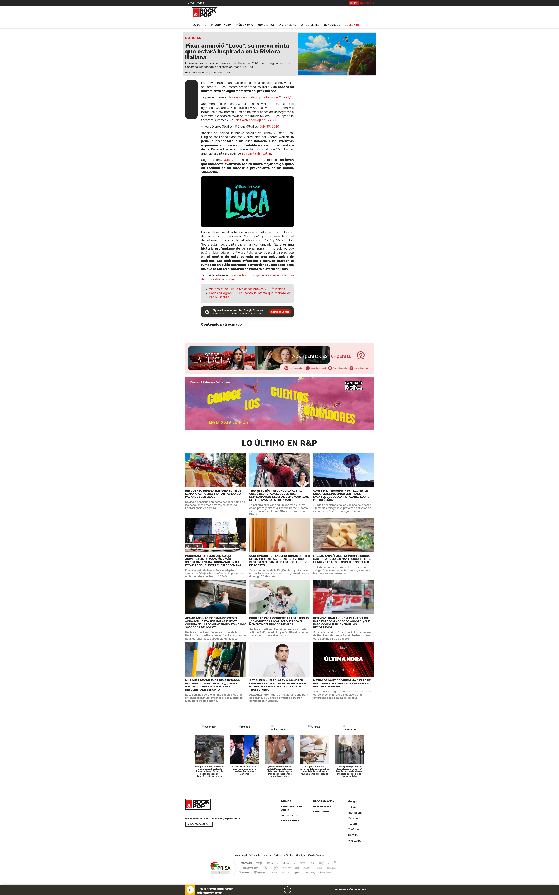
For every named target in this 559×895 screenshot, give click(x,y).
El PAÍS (246, 863)
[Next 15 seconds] (294, 889)
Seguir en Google (280, 312)
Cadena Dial (322, 868)
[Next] (301, 889)
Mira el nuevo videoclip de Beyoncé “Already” (260, 97)
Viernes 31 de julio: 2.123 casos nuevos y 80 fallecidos (247, 289)
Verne (313, 868)
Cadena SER (302, 863)
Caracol (332, 863)
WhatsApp (354, 840)
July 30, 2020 (269, 126)
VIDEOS (200, 3)
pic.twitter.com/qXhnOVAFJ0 (256, 120)
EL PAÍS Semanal (304, 868)
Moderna (258, 876)
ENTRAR (353, 3)
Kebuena (333, 868)
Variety (228, 160)
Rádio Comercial (336, 876)
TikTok (351, 807)
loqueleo (309, 876)
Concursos (332, 25)
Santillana (274, 863)
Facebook (354, 818)
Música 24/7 (245, 25)
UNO (266, 868)
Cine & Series (310, 25)
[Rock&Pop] (204, 13)
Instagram (354, 812)
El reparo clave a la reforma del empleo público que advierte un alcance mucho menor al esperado (314, 770)
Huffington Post (250, 868)
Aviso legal (241, 855)
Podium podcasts (244, 871)
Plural (272, 876)
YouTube (353, 829)
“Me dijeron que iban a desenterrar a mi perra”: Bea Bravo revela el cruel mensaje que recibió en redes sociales (349, 771)
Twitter (352, 823)
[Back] (273, 889)
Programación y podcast (350, 889)
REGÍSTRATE (367, 2)
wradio (274, 868)
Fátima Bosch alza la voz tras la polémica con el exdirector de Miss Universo (245, 770)
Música (286, 801)
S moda (297, 876)
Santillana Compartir (289, 863)
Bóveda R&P (353, 25)
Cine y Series (290, 820)
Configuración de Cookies (310, 855)
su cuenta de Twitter (256, 153)
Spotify (352, 835)
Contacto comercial (199, 824)
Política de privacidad (260, 855)
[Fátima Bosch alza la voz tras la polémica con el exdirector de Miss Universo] (244, 749)
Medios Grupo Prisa (220, 873)
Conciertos (266, 25)
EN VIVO (191, 3)
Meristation (323, 876)
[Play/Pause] (287, 889)
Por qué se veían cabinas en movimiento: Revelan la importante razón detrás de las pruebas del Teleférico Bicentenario (209, 771)
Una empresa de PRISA (220, 866)
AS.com (312, 863)
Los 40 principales (260, 863)
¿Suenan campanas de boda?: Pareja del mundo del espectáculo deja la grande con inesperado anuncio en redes (279, 771)
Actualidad (288, 25)
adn (321, 863)
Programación (221, 25)
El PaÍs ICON (285, 876)
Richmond (244, 876)
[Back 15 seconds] (280, 889)
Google (352, 801)
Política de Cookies (284, 855)
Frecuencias (322, 806)
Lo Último (199, 25)
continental (296, 868)
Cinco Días (285, 868)
